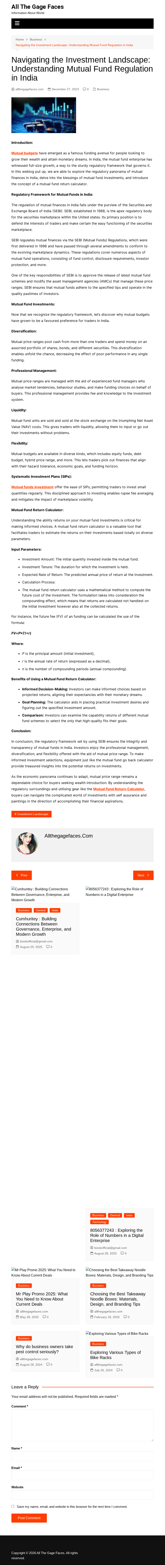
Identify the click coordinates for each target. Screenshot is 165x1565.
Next (141, 875)
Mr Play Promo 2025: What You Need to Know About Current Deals (42, 1299)
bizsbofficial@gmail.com (36, 941)
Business (103, 89)
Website (17, 1487)
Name (16, 1448)
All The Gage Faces (37, 6)
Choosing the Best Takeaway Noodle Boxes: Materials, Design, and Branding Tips (117, 1299)
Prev (24, 875)
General (41, 910)
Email (16, 1468)
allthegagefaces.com (29, 89)
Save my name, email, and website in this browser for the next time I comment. (72, 1506)
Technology (99, 1222)
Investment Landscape (32, 814)
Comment (19, 1406)
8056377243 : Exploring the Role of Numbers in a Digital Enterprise (117, 1235)
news (55, 910)
